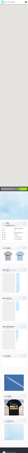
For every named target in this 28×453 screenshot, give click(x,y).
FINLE (17, 292)
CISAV (17, 284)
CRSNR (18, 285)
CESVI (17, 278)
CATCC (18, 274)
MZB (17, 330)
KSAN (17, 303)
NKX (17, 331)
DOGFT (18, 286)
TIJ (17, 338)
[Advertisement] (14, 206)
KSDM (17, 307)
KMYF (17, 305)
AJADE (18, 273)
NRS (17, 332)
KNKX (17, 304)
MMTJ (17, 310)
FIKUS (17, 291)
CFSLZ (18, 280)
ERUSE (18, 287)
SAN (17, 336)
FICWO (18, 290)
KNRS (17, 306)
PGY (17, 335)
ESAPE (18, 288)
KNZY (17, 302)
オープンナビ (10, 2)
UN (17, 341)
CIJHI (17, 283)
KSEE (17, 309)
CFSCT (18, 279)
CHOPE (18, 281)
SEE (17, 337)
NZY (17, 333)
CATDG (18, 276)
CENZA (18, 277)
